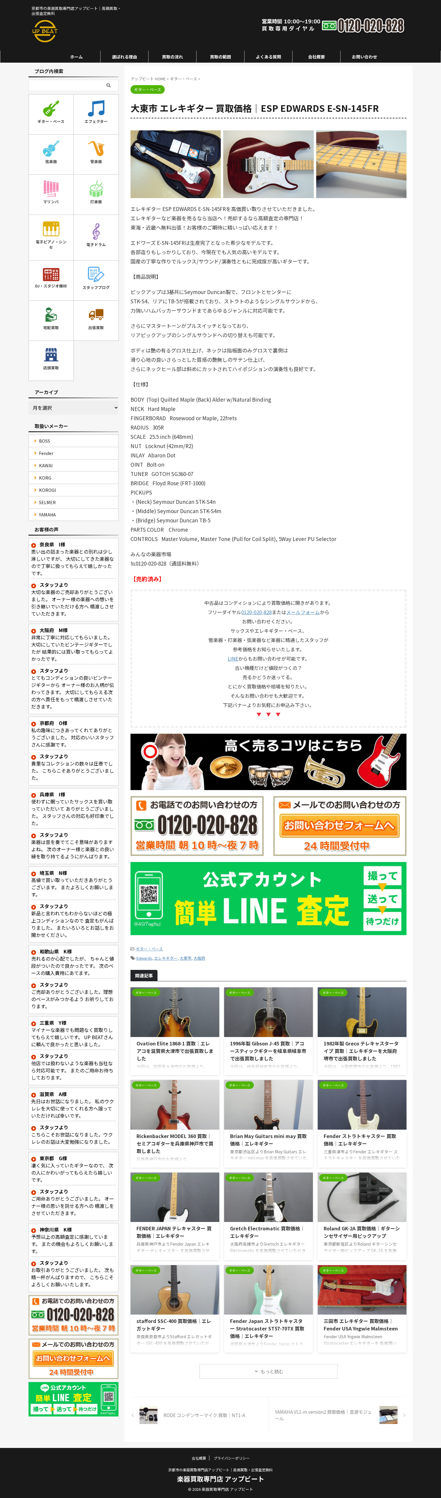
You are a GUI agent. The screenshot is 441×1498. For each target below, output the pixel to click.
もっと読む (272, 1371)
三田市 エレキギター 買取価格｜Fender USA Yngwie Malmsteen (361, 1324)
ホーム (76, 57)
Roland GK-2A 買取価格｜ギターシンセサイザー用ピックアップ (362, 1232)
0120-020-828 (256, 612)
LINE (233, 658)
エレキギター (166, 958)
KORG (45, 477)
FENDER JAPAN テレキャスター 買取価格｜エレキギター (174, 1232)
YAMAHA (47, 514)
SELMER (47, 502)
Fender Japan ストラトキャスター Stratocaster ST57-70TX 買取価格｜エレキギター (267, 1328)
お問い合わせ (364, 57)
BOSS (44, 441)
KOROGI (47, 490)
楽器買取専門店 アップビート (220, 1478)
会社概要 (316, 57)
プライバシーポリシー (232, 1458)
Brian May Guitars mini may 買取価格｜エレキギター (268, 1139)
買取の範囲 (220, 57)
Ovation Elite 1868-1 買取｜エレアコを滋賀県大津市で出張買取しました (174, 1051)
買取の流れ (172, 57)
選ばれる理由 (124, 57)
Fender (46, 453)
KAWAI (46, 465)
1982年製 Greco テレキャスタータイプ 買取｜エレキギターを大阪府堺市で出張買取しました (361, 1051)
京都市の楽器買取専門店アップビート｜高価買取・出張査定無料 (220, 1469)
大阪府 (199, 958)
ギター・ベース (149, 949)
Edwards (144, 958)
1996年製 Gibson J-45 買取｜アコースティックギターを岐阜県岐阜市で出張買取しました (268, 1051)
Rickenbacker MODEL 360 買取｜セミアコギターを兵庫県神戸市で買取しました (174, 1143)
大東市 (185, 958)
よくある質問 (268, 57)
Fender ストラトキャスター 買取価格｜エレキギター (360, 1139)
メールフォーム (303, 612)
